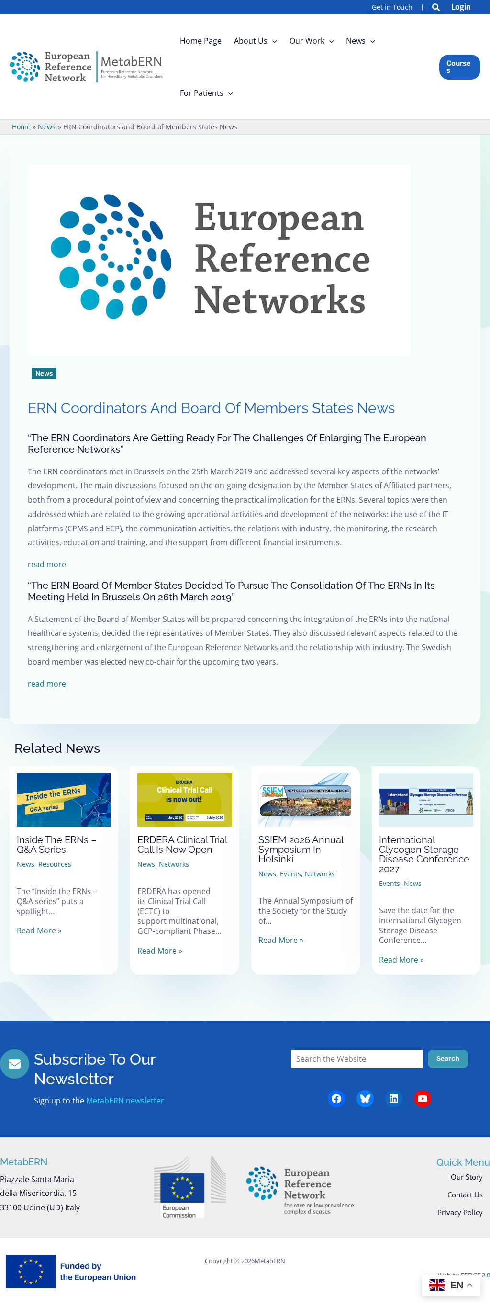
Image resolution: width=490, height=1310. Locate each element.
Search (447, 1059)
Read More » (39, 930)
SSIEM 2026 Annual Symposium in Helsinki (300, 849)
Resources (54, 864)
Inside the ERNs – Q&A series (56, 844)
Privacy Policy (460, 1212)
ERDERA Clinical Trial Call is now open (182, 844)
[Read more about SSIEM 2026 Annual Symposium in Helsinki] (305, 792)
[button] (436, 8)
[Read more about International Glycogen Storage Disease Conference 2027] (426, 792)
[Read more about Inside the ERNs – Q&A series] (64, 792)
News (44, 373)
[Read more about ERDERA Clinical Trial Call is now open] (184, 792)
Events (290, 873)
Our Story (467, 1177)
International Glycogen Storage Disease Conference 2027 (424, 854)
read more (47, 564)
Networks (174, 864)
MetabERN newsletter (125, 1100)
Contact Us (465, 1194)
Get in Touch (392, 6)
